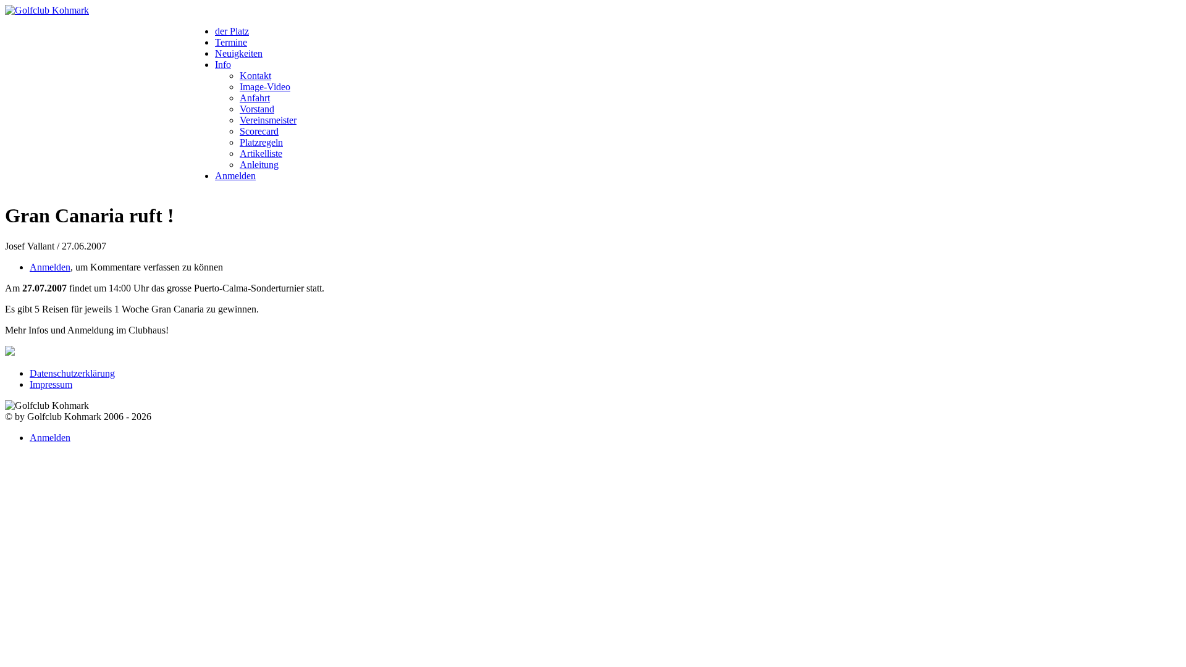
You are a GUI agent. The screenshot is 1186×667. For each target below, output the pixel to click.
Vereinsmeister (268, 120)
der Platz (232, 31)
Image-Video (265, 87)
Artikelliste (261, 153)
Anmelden (235, 175)
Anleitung (259, 164)
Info (223, 64)
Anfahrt (255, 98)
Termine (231, 42)
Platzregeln (261, 142)
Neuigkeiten (239, 53)
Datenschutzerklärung (72, 373)
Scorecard (259, 131)
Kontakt (255, 75)
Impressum (51, 384)
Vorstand (257, 109)
